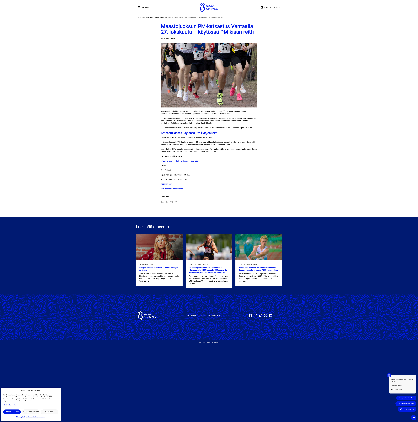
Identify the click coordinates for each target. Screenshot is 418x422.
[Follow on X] (265, 316)
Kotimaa (164, 17)
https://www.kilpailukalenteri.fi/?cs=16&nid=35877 (180, 161)
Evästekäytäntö (20, 417)
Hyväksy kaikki (12, 412)
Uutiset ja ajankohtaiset (151, 17)
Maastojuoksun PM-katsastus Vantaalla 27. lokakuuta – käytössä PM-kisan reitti (196, 17)
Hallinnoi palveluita (10, 405)
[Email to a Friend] (171, 202)
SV (277, 7)
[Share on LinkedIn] (176, 202)
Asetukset (49, 412)
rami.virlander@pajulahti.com (172, 189)
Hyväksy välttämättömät (31, 412)
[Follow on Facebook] (250, 316)
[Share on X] (166, 202)
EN (274, 7)
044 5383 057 (166, 184)
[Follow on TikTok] (260, 316)
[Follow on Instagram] (255, 316)
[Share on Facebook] (162, 202)
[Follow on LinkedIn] (270, 316)
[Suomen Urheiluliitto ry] (209, 7)
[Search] (280, 7)
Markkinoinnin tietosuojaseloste (35, 417)
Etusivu (138, 17)
